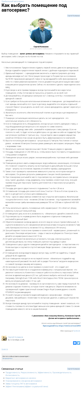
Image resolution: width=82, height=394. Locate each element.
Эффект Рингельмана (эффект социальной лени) (27, 386)
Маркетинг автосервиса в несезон (21, 378)
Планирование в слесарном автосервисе (24, 381)
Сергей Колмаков (74, 16)
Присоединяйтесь (50, 326)
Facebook (76, 331)
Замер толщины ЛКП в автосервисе (21, 383)
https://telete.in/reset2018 (69, 326)
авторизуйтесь (7, 358)
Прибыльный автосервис (13, 1)
